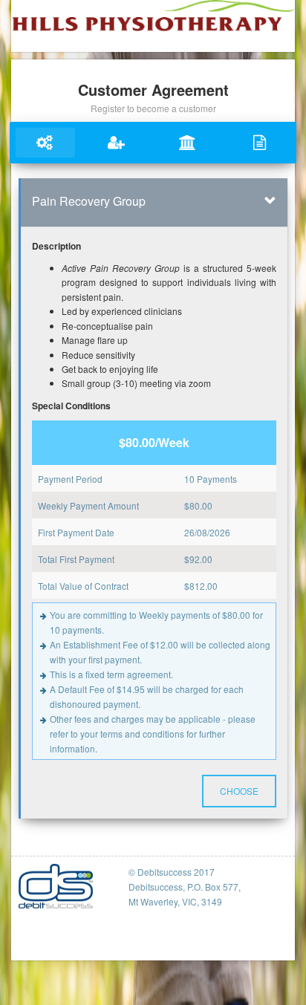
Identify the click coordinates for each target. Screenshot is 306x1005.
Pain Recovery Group (89, 200)
